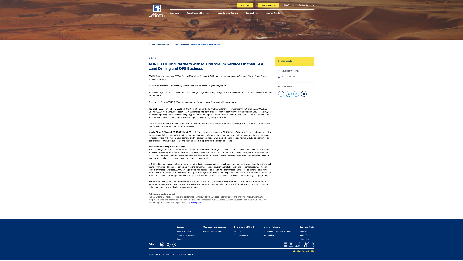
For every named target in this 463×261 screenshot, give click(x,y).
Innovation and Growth (227, 13)
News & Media (288, 5)
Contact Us (303, 5)
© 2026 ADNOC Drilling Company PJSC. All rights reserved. (171, 254)
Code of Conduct (306, 235)
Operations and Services (198, 13)
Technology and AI (241, 235)
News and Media (164, 45)
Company (174, 13)
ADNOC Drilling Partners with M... (206, 45)
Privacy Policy (305, 239)
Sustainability (251, 13)
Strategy (237, 231)
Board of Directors (184, 231)
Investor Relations (274, 13)
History (179, 239)
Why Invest (245, 5)
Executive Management (186, 235)
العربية (230, 5)
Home (151, 45)
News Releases (181, 45)
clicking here (196, 203)
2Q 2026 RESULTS (268, 5)
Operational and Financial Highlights (277, 231)
